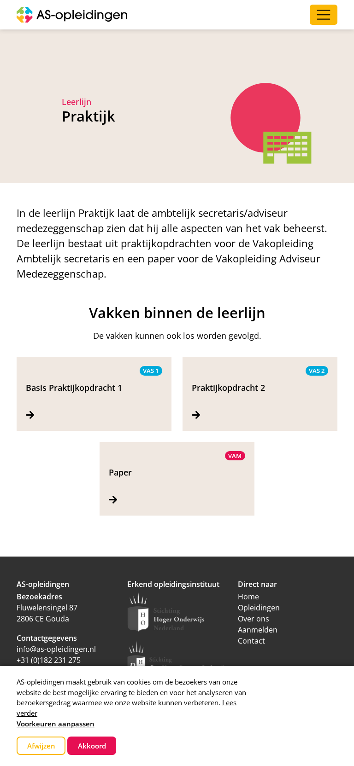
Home (248, 597)
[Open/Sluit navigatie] (323, 15)
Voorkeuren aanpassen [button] (55, 723)
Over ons (253, 619)
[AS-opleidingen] (72, 14)
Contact (251, 641)
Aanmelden (257, 630)
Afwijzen (41, 745)
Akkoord (92, 745)
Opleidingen (259, 608)
